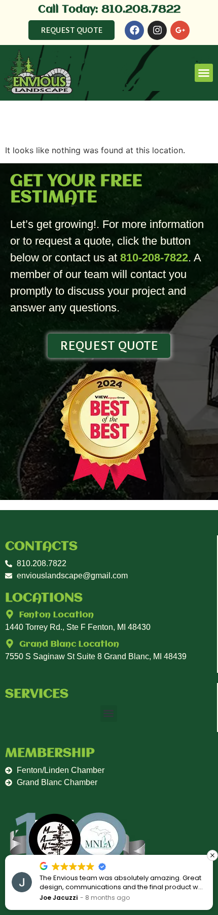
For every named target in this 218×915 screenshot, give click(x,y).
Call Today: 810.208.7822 (109, 10)
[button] (204, 73)
